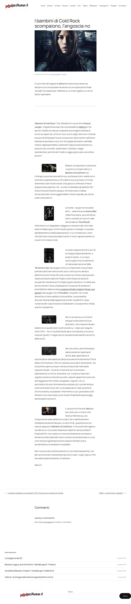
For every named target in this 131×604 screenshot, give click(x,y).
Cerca (70, 591)
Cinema (64, 74)
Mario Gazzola (56, 74)
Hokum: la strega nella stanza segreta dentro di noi (29, 577)
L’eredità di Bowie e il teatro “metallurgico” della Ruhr (29, 571)
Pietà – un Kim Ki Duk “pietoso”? (111, 493)
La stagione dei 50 (13, 558)
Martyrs (83, 127)
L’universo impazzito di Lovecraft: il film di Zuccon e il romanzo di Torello (35, 493)
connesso (47, 522)
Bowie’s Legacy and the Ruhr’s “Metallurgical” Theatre (30, 564)
